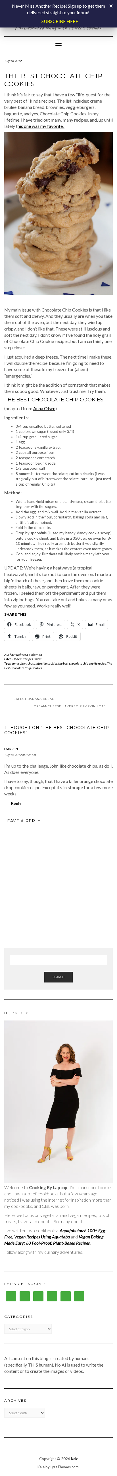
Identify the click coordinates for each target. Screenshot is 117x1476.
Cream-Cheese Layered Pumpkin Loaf (70, 706)
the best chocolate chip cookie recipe (82, 663)
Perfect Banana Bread (33, 699)
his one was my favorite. (41, 126)
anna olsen (19, 663)
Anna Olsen (44, 408)
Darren (11, 749)
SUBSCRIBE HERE (59, 21)
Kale (74, 1458)
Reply (16, 803)
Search (58, 977)
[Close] (111, 6)
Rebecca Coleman (29, 655)
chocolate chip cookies (42, 663)
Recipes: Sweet (32, 659)
